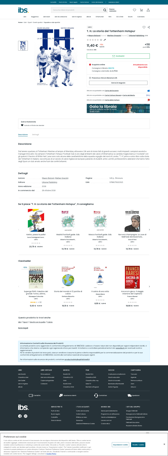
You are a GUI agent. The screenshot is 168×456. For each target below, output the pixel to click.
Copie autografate (47, 380)
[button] (105, 10)
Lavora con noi (106, 420)
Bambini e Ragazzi (92, 387)
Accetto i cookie (138, 445)
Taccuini (134, 374)
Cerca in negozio (118, 83)
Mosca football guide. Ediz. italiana (100, 235)
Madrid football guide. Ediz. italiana (68, 235)
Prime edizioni (45, 374)
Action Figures (113, 387)
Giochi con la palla (37, 322)
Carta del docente (97, 2)
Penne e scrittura (136, 380)
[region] (84, 444)
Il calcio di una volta (100, 291)
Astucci (133, 387)
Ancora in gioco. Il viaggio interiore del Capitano (132, 292)
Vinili (64, 380)
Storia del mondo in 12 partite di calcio (68, 292)
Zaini (132, 384)
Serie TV (88, 384)
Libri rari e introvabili (47, 377)
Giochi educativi (114, 377)
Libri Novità (22, 374)
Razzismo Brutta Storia (134, 426)
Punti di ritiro (63, 2)
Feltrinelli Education (132, 422)
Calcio (50, 322)
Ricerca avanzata (112, 10)
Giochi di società (114, 380)
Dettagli (35, 134)
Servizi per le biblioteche (109, 411)
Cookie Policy (51, 454)
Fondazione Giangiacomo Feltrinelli (135, 418)
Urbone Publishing (136, 35)
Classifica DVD (91, 377)
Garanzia (79, 420)
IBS (95, 50)
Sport (25, 322)
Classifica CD (68, 377)
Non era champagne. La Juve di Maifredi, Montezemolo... (132, 235)
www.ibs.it (120, 348)
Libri (19, 322)
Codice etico (105, 424)
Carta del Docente (112, 91)
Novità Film (89, 374)
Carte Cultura (84, 2)
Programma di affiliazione (110, 414)
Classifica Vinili (68, 387)
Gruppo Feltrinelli (131, 411)
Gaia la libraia (56, 420)
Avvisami (120, 56)
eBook (20, 387)
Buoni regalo (73, 2)
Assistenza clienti (113, 2)
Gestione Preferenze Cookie (85, 424)
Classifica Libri (23, 377)
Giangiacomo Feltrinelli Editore (136, 414)
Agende (133, 377)
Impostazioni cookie (120, 445)
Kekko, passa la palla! (36, 234)
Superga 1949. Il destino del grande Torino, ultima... (36, 292)
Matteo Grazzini (114, 35)
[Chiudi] (164, 444)
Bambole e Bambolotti (116, 384)
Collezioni (44, 384)
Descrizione (23, 134)
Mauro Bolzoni (94, 35)
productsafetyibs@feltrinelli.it (77, 359)
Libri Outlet (21, 380)
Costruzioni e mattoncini (116, 374)
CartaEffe (53, 2)
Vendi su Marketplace (108, 417)
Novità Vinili (67, 384)
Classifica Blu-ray (92, 380)
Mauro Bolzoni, (48, 178)
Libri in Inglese (23, 384)
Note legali (23, 328)
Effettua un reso (81, 417)
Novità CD (66, 374)
